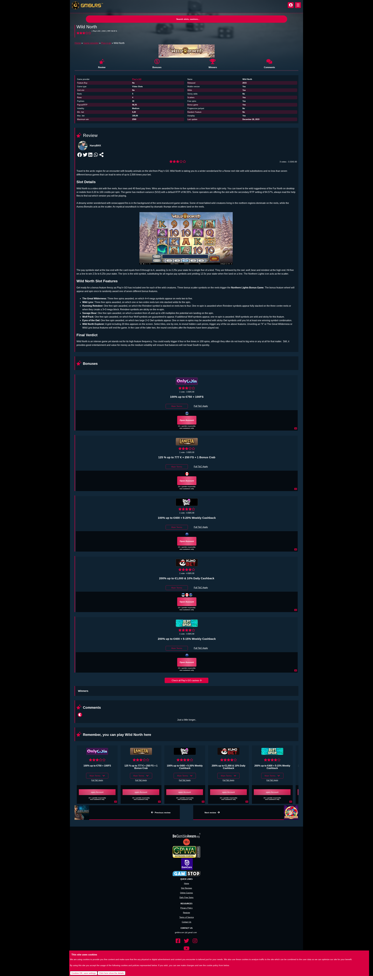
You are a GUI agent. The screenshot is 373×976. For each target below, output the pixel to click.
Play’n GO (136, 79)
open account (187, 420)
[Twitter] (186, 936)
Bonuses (156, 67)
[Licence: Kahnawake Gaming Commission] (187, 595)
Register (186, 908)
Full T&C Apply (201, 406)
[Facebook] (178, 936)
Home (78, 43)
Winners (213, 67)
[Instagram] (194, 936)
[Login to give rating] (84, 33)
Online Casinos (186, 888)
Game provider (91, 43)
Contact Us (186, 918)
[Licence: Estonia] (183, 595)
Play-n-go (106, 43)
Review (101, 67)
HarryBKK (95, 145)
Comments (269, 67)
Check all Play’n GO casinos (186, 680)
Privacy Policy (186, 904)
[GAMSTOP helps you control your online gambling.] (186, 869)
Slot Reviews (186, 884)
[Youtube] (186, 944)
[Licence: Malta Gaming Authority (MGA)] (187, 534)
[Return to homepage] (86, 5)
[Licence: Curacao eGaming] (187, 413)
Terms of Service (186, 913)
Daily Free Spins (186, 893)
